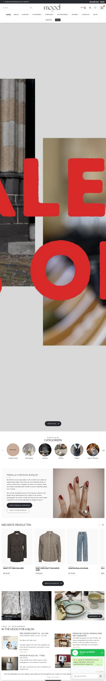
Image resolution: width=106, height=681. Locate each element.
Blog (95, 14)
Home (8, 14)
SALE (58, 20)
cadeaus (85, 14)
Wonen (75, 14)
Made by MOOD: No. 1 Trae (32, 655)
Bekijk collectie (52, 583)
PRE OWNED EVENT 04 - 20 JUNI (34, 633)
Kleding (25, 14)
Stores (102, 2)
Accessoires (62, 14)
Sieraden (49, 14)
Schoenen (37, 14)
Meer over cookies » (53, 677)
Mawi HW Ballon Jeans (78, 568)
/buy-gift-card (94, 2)
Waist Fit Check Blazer (13, 568)
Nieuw (16, 14)
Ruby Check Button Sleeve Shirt (47, 569)
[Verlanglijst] (95, 8)
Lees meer (23, 652)
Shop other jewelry (18, 510)
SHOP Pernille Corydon (19, 505)
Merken (49, 20)
